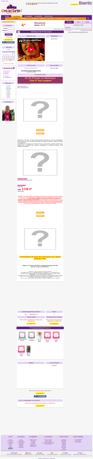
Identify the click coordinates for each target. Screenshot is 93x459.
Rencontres (63, 447)
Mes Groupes (48, 440)
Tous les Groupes (48, 439)
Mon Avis (64, 446)
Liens (10, 446)
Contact (10, 447)
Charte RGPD (10, 443)
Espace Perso (48, 16)
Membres (69, 22)
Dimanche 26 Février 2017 (31, 68)
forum (90, 30)
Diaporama (43, 18)
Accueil (10, 439)
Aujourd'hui (23, 18)
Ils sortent (33, 443)
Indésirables (63, 449)
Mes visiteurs (78, 440)
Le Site (7, 16)
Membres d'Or (33, 445)
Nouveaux (33, 444)
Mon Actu (64, 441)
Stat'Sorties (74, 18)
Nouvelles (59, 18)
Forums (10, 441)
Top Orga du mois (8, 68)
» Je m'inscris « (74, 4)
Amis (78, 22)
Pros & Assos (10, 440)
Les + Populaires (33, 18)
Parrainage (63, 439)
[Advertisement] (59, 9)
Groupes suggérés (48, 441)
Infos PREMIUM (78, 439)
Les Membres (28, 16)
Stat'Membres (33, 446)
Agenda (63, 443)
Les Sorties (16, 16)
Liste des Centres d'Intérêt (48, 443)
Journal (63, 445)
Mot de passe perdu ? (8, 32)
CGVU (10, 444)
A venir (16, 18)
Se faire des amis (33, 439)
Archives (67, 18)
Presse (10, 445)
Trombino (33, 441)
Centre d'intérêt (48, 444)
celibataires (32, 278)
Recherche (51, 18)
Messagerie (63, 440)
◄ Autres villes (4, 1)
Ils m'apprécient (78, 441)
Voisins (87, 22)
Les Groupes (38, 16)
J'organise (64, 444)
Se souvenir (9, 37)
